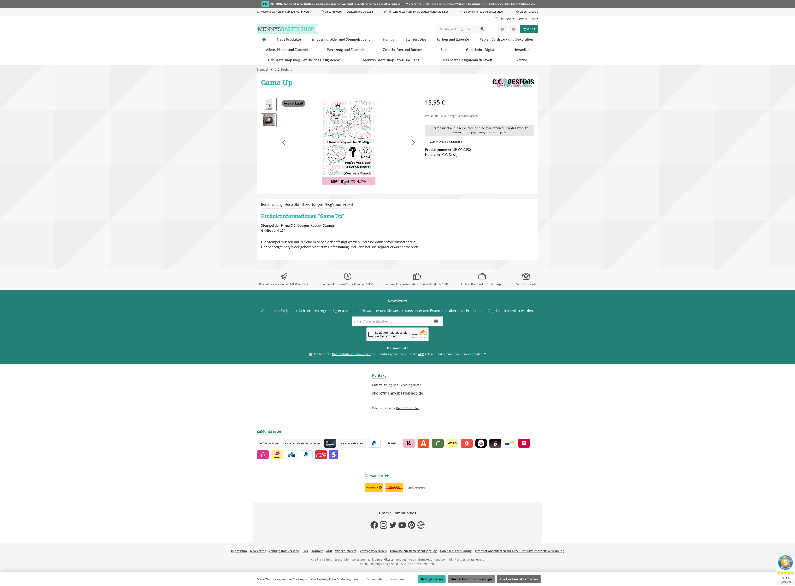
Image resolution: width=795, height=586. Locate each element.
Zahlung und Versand (284, 551)
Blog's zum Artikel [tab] (339, 204)
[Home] (264, 39)
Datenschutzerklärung (456, 551)
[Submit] (436, 321)
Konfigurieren (432, 579)
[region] (339, 142)
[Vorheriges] (284, 142)
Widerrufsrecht (346, 551)
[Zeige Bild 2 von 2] (352, 182)
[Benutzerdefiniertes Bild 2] (394, 487)
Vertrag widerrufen (373, 551)
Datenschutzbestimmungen (351, 354)
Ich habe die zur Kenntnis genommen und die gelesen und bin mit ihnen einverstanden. (400, 354)
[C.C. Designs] (513, 84)
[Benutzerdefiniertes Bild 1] (374, 487)
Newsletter (258, 551)
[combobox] (457, 29)
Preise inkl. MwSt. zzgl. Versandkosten (451, 116)
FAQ (305, 551)
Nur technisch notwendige (471, 579)
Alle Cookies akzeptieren (518, 579)
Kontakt (317, 551)
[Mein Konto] (513, 29)
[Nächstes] (413, 142)
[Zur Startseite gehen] (288, 29)
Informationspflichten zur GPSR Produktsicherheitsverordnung (519, 551)
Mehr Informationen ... (393, 579)
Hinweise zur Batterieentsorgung (413, 551)
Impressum (239, 551)
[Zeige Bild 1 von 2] (345, 182)
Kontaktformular (407, 408)
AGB (421, 354)
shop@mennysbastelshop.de (397, 393)
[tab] (272, 204)
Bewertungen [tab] (312, 204)
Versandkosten (385, 559)
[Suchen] (482, 29)
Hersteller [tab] (292, 204)
